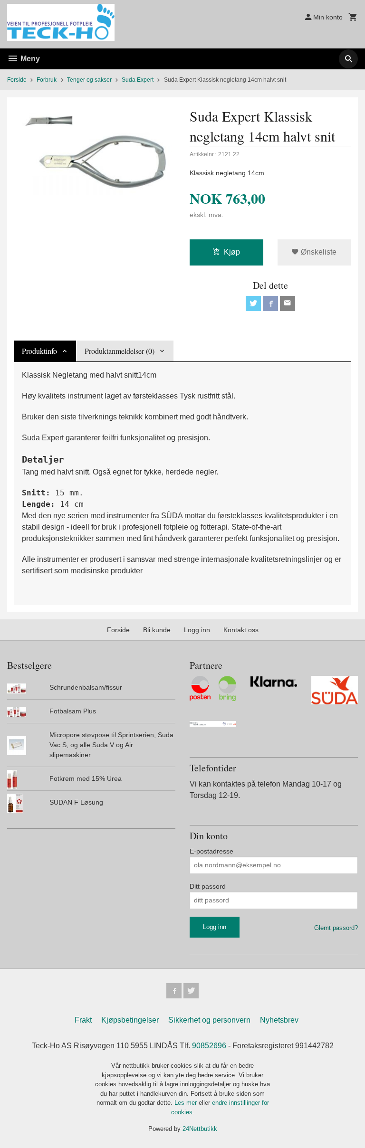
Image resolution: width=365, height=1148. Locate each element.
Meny (29, 59)
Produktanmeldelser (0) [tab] (119, 351)
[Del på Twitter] (253, 303)
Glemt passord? (336, 927)
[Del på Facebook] (270, 303)
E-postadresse (211, 851)
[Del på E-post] (287, 303)
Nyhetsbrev (279, 1020)
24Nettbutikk (199, 1128)
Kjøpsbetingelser (130, 1020)
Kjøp (232, 252)
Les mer (186, 1102)
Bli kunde (157, 630)
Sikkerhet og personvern (209, 1020)
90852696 (209, 1046)
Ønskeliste (317, 252)
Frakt (83, 1020)
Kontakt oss (241, 630)
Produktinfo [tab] (39, 351)
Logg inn (197, 630)
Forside (17, 79)
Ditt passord (208, 886)
